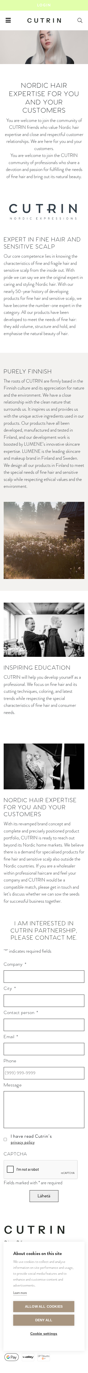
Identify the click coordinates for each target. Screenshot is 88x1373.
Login (44, 5)
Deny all (44, 1320)
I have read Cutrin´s (31, 1139)
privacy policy (23, 1142)
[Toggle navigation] (8, 20)
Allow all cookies (44, 1306)
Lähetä (44, 1196)
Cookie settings (43, 1334)
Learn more (20, 1292)
